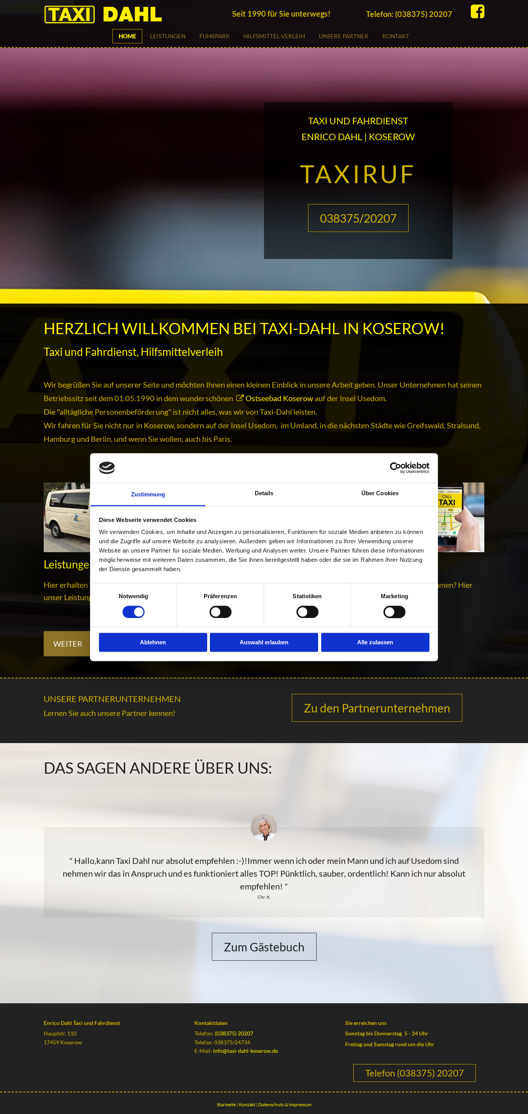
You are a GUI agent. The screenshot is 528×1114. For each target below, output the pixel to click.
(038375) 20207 (234, 1033)
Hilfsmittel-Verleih (274, 36)
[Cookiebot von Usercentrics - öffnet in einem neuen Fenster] (395, 468)
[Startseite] (132, 14)
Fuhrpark (214, 36)
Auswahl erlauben (264, 642)
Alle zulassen (375, 642)
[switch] (220, 612)
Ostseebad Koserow (279, 398)
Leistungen (168, 36)
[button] (358, 218)
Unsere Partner (343, 36)
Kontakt (395, 36)
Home (127, 36)
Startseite (226, 1104)
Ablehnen (153, 642)
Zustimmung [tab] (148, 494)
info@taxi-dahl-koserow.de (245, 1050)
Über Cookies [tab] (380, 493)
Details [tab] (264, 493)
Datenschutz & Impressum (285, 1104)
